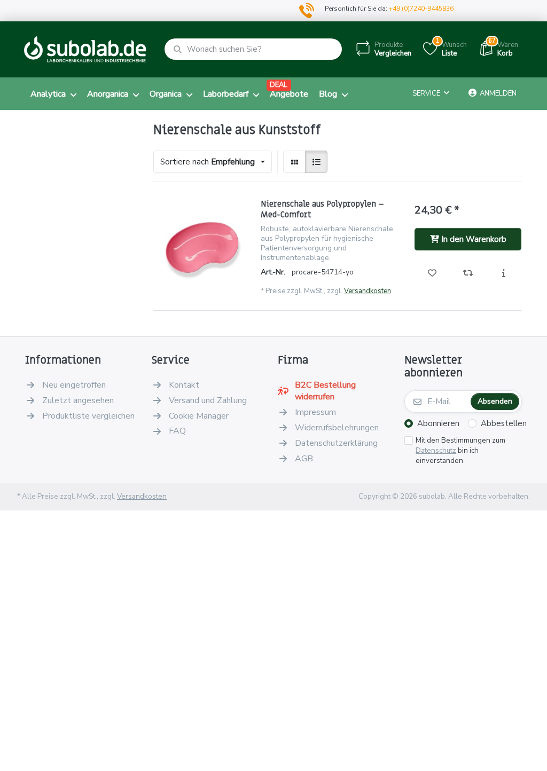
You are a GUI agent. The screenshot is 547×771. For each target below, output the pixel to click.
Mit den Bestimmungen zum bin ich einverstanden (460, 451)
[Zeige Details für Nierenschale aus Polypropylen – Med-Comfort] (202, 247)
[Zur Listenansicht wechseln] (316, 162)
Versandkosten (367, 291)
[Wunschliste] (432, 274)
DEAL (278, 85)
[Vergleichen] (468, 274)
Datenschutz (436, 450)
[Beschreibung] (503, 274)
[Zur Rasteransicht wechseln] (294, 162)
